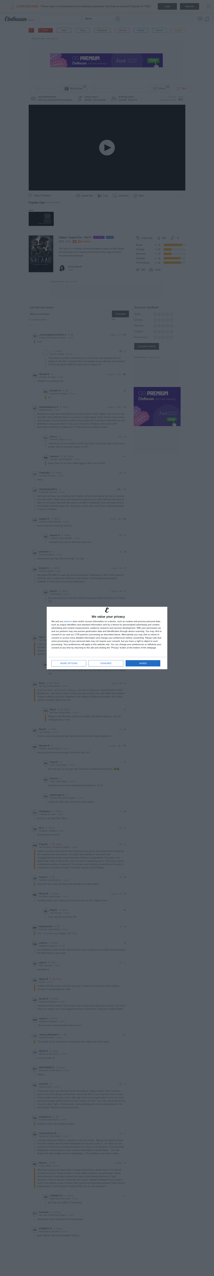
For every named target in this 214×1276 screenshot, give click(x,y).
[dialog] (107, 638)
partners (68, 621)
